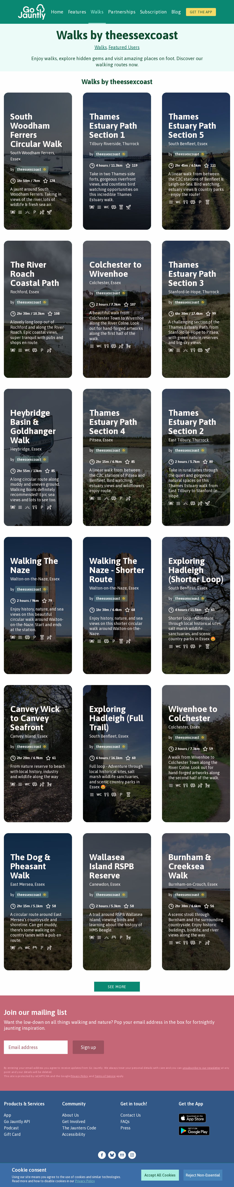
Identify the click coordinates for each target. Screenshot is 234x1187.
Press (125, 1128)
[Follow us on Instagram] (132, 1154)
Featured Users (124, 47)
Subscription (153, 11)
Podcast (11, 1128)
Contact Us (130, 1115)
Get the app (201, 12)
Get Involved (73, 1121)
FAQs (125, 1121)
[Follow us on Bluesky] (112, 1154)
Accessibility (73, 1134)
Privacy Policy (85, 1181)
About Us (70, 1115)
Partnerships (122, 11)
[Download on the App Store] (194, 1118)
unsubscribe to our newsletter (201, 1068)
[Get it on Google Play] (194, 1130)
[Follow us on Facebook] (102, 1154)
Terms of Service (105, 1076)
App (7, 1115)
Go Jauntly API (17, 1121)
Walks (97, 11)
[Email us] (122, 1154)
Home (57, 11)
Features (77, 11)
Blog (176, 11)
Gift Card (12, 1134)
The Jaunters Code (79, 1128)
